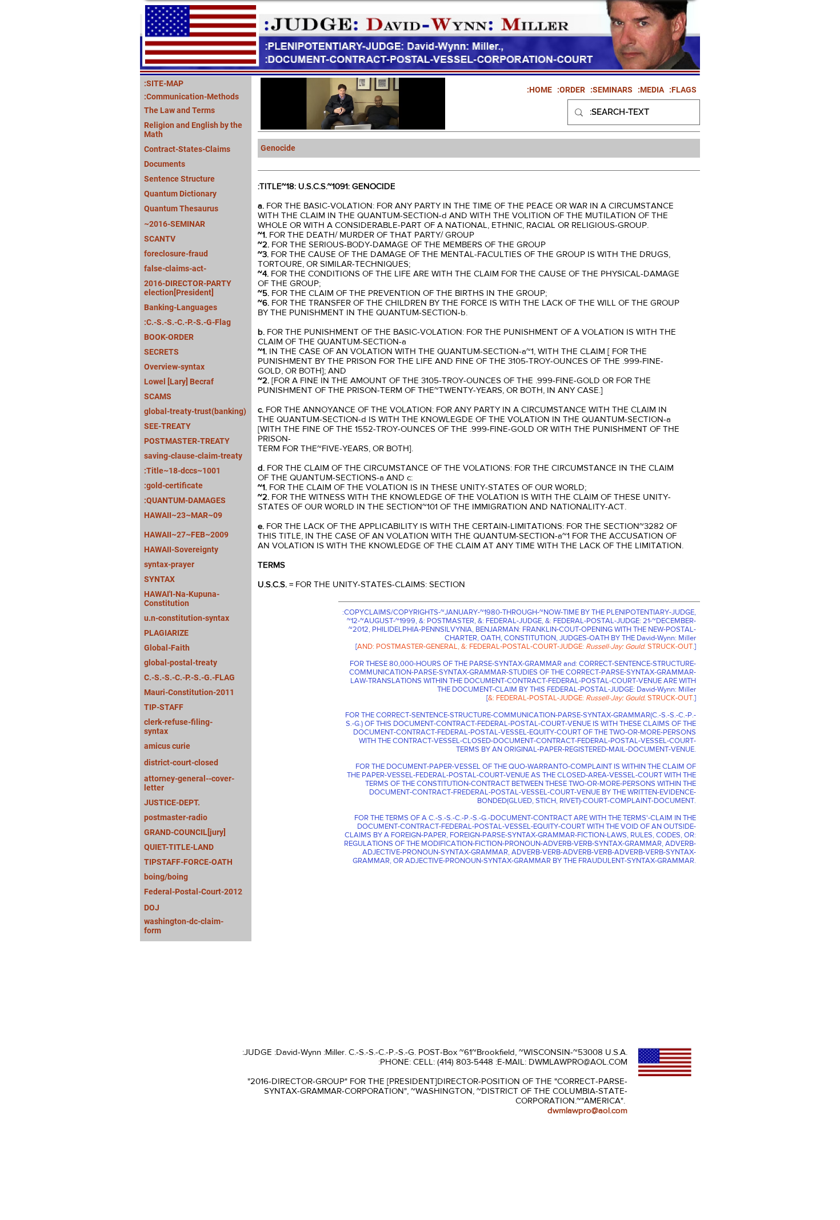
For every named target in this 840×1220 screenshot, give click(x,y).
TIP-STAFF (163, 707)
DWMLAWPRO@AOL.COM (578, 1061)
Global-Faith (167, 647)
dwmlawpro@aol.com (587, 1110)
